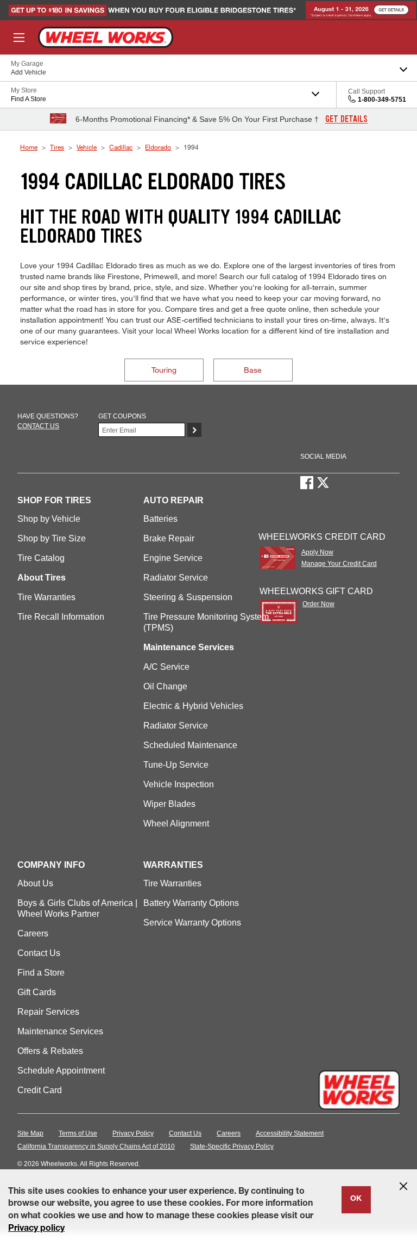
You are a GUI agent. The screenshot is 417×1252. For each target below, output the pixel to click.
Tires (57, 147)
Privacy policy (36, 1229)
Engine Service (173, 558)
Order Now (318, 604)
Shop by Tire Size (51, 538)
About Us (35, 883)
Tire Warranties (46, 597)
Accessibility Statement (290, 1133)
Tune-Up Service (175, 764)
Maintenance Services (60, 1031)
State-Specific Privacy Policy (232, 1146)
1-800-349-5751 (382, 99)
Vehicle (87, 147)
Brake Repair (168, 538)
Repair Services (48, 1011)
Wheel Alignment (176, 823)
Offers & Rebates (50, 1051)
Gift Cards (36, 992)
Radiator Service (175, 577)
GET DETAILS (346, 119)
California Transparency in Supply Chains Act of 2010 (96, 1146)
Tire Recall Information (60, 616)
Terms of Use (78, 1133)
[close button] (403, 1186)
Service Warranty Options (192, 922)
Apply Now (317, 552)
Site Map (30, 1133)
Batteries (160, 518)
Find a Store (41, 972)
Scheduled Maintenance (190, 745)
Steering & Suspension (187, 597)
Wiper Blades (169, 804)
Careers (32, 933)
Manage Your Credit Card (339, 564)
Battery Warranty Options (191, 903)
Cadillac (120, 147)
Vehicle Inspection (178, 784)
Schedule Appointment (61, 1070)
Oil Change (165, 686)
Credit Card (39, 1090)
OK (356, 1199)
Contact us (38, 426)
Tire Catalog (41, 558)
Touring (163, 369)
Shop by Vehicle (48, 518)
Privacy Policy (133, 1133)
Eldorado (158, 147)
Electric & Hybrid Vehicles (193, 706)
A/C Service (166, 666)
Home (28, 147)
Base (253, 369)
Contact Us (38, 953)
